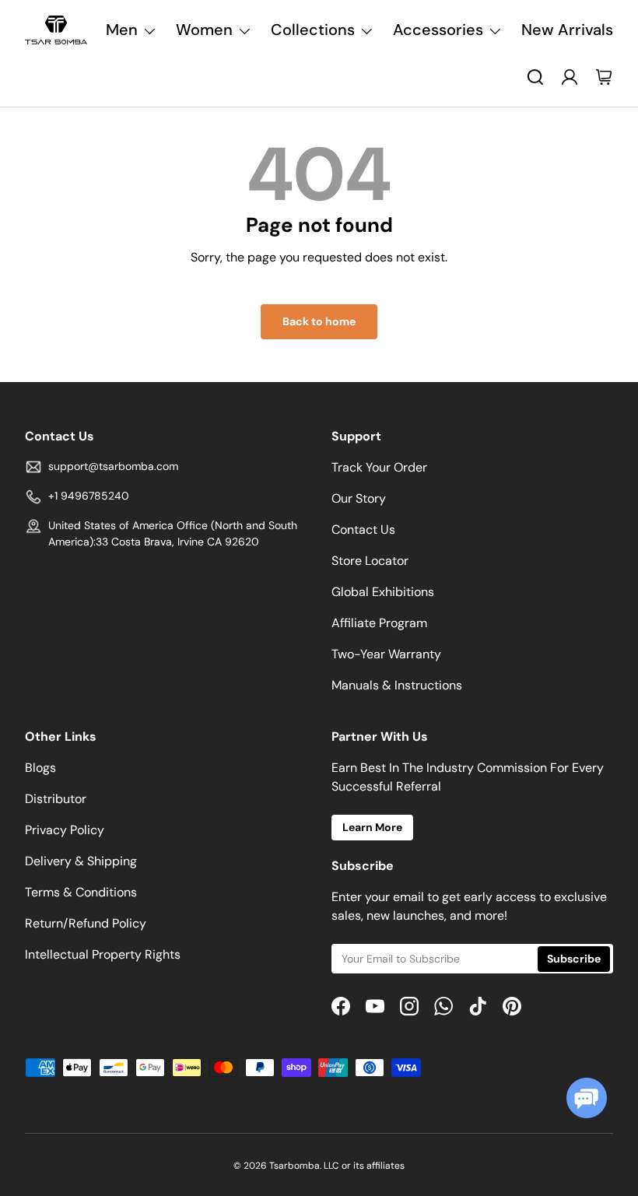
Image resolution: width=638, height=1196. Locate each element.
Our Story (358, 498)
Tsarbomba (294, 1165)
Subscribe (574, 959)
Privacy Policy (64, 830)
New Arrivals (567, 29)
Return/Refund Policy (85, 923)
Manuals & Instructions (396, 685)
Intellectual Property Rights (103, 954)
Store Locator (369, 560)
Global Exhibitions (382, 592)
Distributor (55, 799)
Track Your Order (379, 467)
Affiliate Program (379, 623)
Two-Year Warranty (386, 654)
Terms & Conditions (81, 892)
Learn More (372, 827)
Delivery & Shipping (81, 861)
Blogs (40, 767)
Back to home (319, 321)
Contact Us (363, 529)
